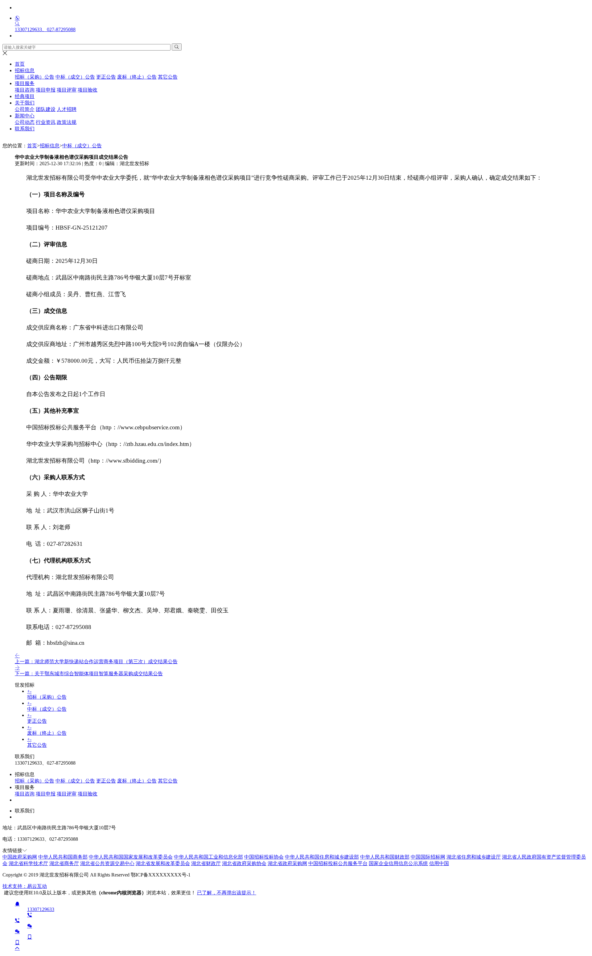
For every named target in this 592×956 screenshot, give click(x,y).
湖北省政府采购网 (287, 863)
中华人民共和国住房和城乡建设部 (322, 857)
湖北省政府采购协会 (244, 863)
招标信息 (50, 145)
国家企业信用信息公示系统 (398, 863)
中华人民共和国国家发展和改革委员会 (131, 857)
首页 (20, 64)
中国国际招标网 (428, 857)
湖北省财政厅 (206, 863)
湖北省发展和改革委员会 (163, 863)
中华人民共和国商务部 (63, 857)
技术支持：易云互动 (24, 886)
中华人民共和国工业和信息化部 (208, 857)
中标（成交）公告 (82, 145)
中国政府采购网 (19, 857)
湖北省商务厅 (64, 863)
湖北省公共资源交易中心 (107, 863)
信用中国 (439, 863)
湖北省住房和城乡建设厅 (473, 857)
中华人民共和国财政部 (384, 857)
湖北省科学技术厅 (28, 863)
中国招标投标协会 (264, 857)
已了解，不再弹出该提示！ (226, 892)
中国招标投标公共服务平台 (338, 863)
